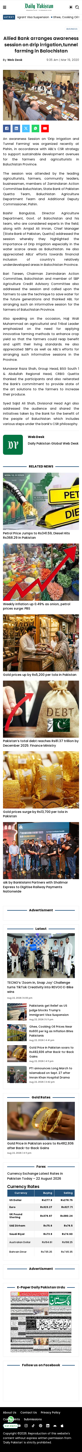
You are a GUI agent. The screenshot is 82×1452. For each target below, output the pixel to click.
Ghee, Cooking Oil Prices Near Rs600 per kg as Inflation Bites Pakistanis (51, 1031)
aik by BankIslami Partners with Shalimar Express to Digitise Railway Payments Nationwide (35, 887)
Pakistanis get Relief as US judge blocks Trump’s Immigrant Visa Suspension (49, 1010)
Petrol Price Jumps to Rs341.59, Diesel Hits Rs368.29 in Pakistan (36, 535)
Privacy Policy (50, 1412)
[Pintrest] (40, 1425)
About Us (9, 1412)
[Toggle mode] (70, 7)
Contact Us (28, 1412)
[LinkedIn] (16, 128)
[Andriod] (55, 1425)
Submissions (33, 1419)
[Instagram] (26, 1425)
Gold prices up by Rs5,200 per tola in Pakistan (39, 674)
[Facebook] (7, 128)
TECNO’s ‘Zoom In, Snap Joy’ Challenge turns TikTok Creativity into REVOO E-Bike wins (40, 987)
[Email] (45, 128)
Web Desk (14, 60)
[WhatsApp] (35, 128)
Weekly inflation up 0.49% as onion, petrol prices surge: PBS (36, 606)
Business (71, 29)
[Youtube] (18, 1425)
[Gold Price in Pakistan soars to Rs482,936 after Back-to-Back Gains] (41, 1120)
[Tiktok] (33, 1425)
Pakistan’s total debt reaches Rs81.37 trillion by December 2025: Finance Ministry (41, 743)
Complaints (11, 1419)
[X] (26, 128)
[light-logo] (40, 7)
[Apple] (62, 1425)
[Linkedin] (47, 1425)
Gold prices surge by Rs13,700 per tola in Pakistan (35, 814)
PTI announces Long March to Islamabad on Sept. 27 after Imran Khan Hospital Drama (50, 1072)
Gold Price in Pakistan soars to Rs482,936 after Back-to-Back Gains (51, 1052)
